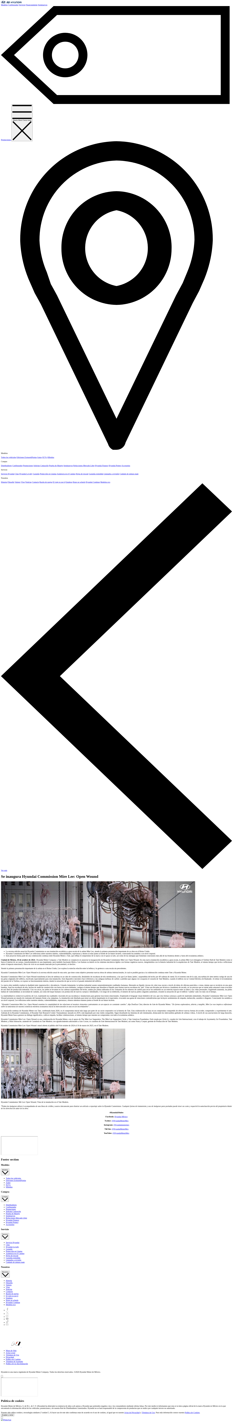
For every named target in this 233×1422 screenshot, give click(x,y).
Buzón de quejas (45, 482)
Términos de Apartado (14, 1362)
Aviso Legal (10, 1353)
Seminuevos (42, 5)
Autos (39, 457)
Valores (17, 482)
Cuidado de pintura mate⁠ (129, 474)
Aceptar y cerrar (7, 1415)
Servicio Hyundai (7, 474)
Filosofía (11, 482)
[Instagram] (7, 1317)
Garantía (36, 474)
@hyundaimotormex (121, 1125)
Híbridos (50, 457)
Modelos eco (105, 482)
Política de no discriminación (17, 1364)
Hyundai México (121, 1117)
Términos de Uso (12, 1355)
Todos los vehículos (8, 457)
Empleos (69, 482)
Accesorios (126, 466)
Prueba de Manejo (56, 466)
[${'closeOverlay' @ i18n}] (2, 1376)
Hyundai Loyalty (25, 474)
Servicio (22, 5)
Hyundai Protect (115, 466)
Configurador (13, 5)
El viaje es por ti (59, 482)
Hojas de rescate (82, 474)
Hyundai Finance (101, 466)
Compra (5, 1197)
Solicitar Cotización (41, 466)
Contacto (35, 482)
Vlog (23, 482)
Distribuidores (6, 466)
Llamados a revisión (111, 474)
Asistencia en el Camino (66, 474)
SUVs (44, 457)
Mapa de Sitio (11, 1351)
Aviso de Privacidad (132, 1413)
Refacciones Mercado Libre (84, 466)
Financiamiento (31, 5)
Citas (17, 474)
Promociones (28, 466)
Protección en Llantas (48, 474)
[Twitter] (7, 1314)
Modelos (4, 5)
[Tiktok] (7, 1322)
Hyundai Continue (93, 482)
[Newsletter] (7, 1325)
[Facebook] (7, 1310)
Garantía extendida (96, 474)
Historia (4, 482)
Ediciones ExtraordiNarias (27, 457)
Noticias (28, 482)
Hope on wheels (79, 482)
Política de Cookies (13, 1359)
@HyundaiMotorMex (120, 1121)
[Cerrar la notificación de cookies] (2, 1417)
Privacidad (10, 1357)
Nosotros (5, 1272)
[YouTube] (7, 1319)
